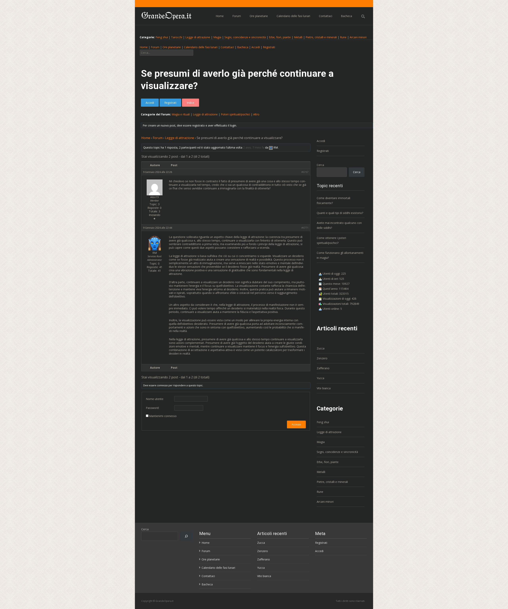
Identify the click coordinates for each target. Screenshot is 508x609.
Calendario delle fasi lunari (293, 16)
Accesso (296, 424)
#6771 (305, 227)
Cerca (320, 165)
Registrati (269, 47)
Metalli (298, 37)
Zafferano (323, 368)
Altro (256, 114)
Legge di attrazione (197, 37)
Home (220, 16)
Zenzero (322, 358)
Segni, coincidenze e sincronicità (245, 37)
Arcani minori (358, 37)
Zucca (320, 348)
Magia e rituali (181, 114)
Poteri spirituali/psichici (235, 114)
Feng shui (162, 37)
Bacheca (346, 16)
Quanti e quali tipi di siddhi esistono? (340, 213)
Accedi (255, 47)
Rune (343, 37)
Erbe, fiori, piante (280, 37)
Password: (152, 408)
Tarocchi (176, 37)
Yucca (320, 378)
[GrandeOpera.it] (163, 15)
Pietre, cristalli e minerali (321, 37)
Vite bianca (324, 388)
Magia (217, 37)
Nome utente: (155, 399)
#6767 (305, 172)
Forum (236, 16)
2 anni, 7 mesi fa (253, 147)
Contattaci (325, 16)
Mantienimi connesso (163, 416)
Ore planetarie (259, 16)
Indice (190, 103)
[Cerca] (186, 536)
